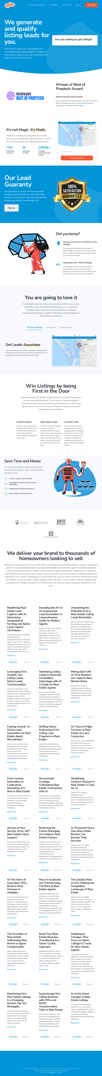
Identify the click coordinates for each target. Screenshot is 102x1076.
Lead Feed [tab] (51, 327)
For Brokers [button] (54, 5)
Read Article (78, 106)
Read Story (11, 655)
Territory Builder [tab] (34, 327)
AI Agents (52, 1073)
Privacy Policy (39, 1071)
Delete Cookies (62, 1071)
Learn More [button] (67, 5)
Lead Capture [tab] (65, 327)
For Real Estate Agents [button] (37, 5)
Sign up (11, 208)
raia (60, 1073)
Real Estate (13, 662)
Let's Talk (91, 5)
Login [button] (77, 5)
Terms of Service (50, 1071)
